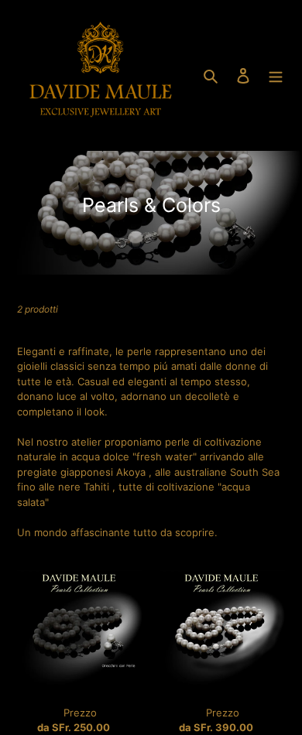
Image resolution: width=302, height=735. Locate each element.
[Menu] (275, 75)
